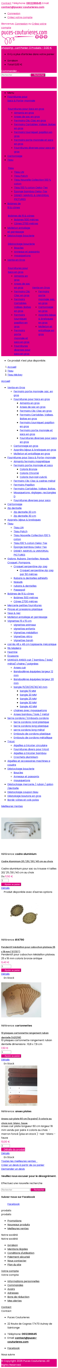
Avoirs (11, 1289)
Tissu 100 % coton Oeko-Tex (31, 187)
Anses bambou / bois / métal (31, 714)
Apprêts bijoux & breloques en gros (47, 318)
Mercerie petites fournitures (24, 605)
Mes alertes (14, 1300)
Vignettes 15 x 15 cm (19, 621)
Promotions (14, 1221)
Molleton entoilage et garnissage (27, 617)
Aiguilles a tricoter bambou (30, 753)
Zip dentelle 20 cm (25, 512)
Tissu (11, 168)
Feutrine (12, 652)
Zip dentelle (14, 508)
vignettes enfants (24, 628)
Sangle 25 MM (28, 698)
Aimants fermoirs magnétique (32, 461)
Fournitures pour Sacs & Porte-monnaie (31, 457)
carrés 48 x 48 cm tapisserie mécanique (31, 644)
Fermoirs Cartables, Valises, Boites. (35, 488)
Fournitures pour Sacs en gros (26, 109)
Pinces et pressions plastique (25, 609)
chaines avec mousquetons (30, 710)
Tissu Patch (21, 176)
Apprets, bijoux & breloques (24, 520)
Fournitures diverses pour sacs (32, 500)
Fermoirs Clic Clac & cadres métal (34, 481)
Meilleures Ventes (12, 806)
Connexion (13, 13)
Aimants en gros (24, 113)
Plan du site (14, 1264)
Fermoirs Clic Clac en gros (30, 120)
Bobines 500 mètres (26, 219)
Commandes (15, 1285)
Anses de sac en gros (27, 116)
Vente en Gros (41, 287)
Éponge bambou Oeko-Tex (30, 191)
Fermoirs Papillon (24, 485)
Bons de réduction (18, 1297)
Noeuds (18, 582)
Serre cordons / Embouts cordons (28, 718)
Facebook (13, 1204)
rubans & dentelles (25, 586)
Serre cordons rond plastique (31, 722)
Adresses (13, 1293)
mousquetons (22, 255)
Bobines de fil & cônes (21, 216)
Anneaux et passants (27, 251)
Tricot (11, 741)
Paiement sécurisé (18, 1257)
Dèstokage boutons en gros (24, 796)
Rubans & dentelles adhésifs (31, 578)
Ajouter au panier (11, 884)
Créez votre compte (19, 17)
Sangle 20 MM (28, 695)
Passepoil (19, 590)
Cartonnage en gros (26, 446)
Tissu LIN (19, 172)
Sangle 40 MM (28, 706)
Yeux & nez (13, 613)
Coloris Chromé (29, 473)
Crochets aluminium (26, 757)
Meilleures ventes (18, 1228)
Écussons (13, 656)
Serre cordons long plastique (31, 726)
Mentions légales (17, 1249)
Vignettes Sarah (23, 640)
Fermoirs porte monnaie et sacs (33, 465)
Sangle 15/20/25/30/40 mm (30, 687)
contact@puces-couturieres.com (22, 7)
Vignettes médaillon (26, 632)
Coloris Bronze (28, 469)
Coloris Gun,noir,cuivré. (33, 477)
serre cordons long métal (29, 730)
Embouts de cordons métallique (33, 737)
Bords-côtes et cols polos (23, 800)
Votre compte (10, 1271)
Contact (6, 3)
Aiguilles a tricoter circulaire (30, 745)
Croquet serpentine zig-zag (30, 566)
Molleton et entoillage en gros (46, 330)
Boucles (19, 248)
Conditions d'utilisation (20, 1253)
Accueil (5, 381)
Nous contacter (16, 1261)
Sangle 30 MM (28, 702)
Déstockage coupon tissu (22, 792)
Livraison (12, 1245)
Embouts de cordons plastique (32, 734)
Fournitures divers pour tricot (31, 749)
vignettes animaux (25, 625)
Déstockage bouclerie (21, 244)
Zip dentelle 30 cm (25, 516)
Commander (10, 71)
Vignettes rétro (23, 636)
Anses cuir (20, 667)
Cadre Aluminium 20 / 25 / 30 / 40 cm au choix (27, 861)
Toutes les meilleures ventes (19, 1161)
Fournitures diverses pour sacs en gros (22, 350)
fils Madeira (14, 648)
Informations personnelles (23, 1281)
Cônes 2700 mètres (26, 223)
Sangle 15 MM (28, 691)
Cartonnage (14, 504)
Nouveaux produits (18, 1224)
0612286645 (33, 3)
